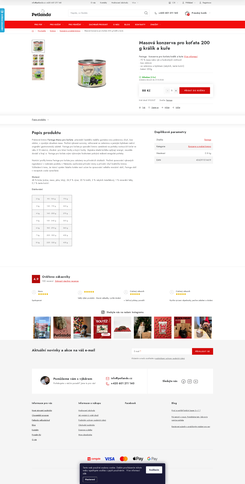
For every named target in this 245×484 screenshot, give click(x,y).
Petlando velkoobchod (41, 420)
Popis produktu (39, 119)
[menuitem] (39, 24)
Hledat (146, 13)
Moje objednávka (85, 434)
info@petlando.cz (39, 2)
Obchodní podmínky (86, 425)
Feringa (169, 100)
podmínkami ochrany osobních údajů (170, 358)
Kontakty (103, 2)
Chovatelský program (40, 415)
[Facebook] (183, 381)
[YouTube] (196, 381)
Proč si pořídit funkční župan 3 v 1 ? (186, 410)
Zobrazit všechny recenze (67, 281)
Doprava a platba (85, 430)
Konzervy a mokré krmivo (199, 146)
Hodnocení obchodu (120, 2)
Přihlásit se (202, 351)
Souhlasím (154, 469)
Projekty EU (36, 434)
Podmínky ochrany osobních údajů (92, 420)
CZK (174, 2)
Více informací (191, 56)
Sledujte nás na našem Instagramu (125, 312)
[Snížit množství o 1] (167, 90)
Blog (34, 425)
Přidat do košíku (194, 90)
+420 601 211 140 (54, 2)
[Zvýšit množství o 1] (176, 90)
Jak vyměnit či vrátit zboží (88, 415)
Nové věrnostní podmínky (42, 410)
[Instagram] (190, 381)
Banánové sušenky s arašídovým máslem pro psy (191, 426)
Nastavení (90, 479)
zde (84, 473)
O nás (93, 2)
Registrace (207, 2)
